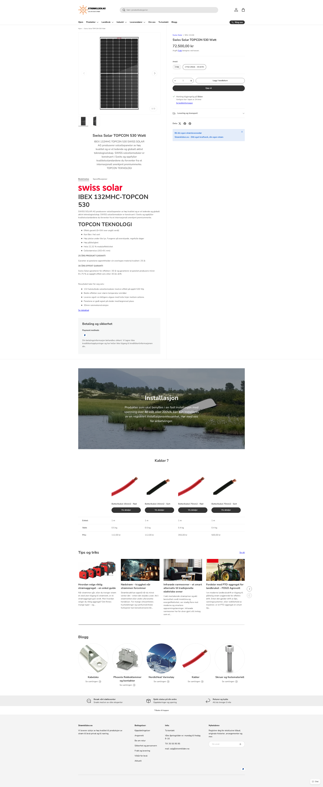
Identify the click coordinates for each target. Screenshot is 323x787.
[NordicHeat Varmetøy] (161, 658)
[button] (243, 10)
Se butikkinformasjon (184, 103)
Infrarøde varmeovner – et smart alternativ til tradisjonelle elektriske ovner (183, 588)
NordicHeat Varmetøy (161, 677)
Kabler (195, 677)
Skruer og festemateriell (229, 677)
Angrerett (139, 735)
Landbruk (106, 22)
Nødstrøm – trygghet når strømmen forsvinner (135, 586)
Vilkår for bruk (141, 755)
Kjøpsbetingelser (142, 730)
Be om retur (140, 740)
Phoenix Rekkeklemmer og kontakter (127, 678)
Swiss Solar (177, 35)
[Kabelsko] (93, 658)
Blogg (174, 22)
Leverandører (136, 22)
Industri (120, 22)
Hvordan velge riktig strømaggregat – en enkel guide (97, 586)
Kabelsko (93, 677)
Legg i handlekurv (220, 80)
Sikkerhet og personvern (146, 745)
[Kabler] (195, 658)
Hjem (80, 22)
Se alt (242, 552)
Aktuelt (138, 760)
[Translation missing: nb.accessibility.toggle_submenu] (97, 22)
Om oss (151, 22)
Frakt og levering (142, 750)
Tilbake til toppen (161, 710)
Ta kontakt (163, 22)
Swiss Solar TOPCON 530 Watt (94, 29)
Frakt (180, 51)
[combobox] (169, 10)
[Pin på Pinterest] (189, 123)
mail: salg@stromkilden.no (177, 748)
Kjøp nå (209, 88)
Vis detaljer (126, 510)
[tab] (83, 179)
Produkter (91, 22)
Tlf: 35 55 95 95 (172, 743)
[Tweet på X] (179, 123)
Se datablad (83, 310)
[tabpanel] (119, 248)
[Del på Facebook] (184, 123)
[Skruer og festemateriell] (230, 658)
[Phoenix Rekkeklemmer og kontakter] (127, 658)
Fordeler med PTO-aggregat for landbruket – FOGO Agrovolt (225, 586)
